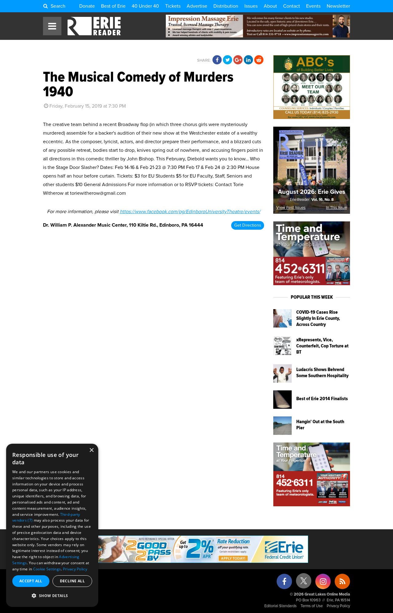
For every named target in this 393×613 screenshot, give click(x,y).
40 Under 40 (145, 6)
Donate (87, 6)
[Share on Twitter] (227, 60)
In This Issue (336, 208)
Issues (251, 6)
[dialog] (52, 525)
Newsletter (338, 6)
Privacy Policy (338, 606)
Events (313, 6)
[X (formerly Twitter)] (303, 583)
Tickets (173, 6)
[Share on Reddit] (258, 60)
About (270, 6)
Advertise (197, 6)
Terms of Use (312, 606)
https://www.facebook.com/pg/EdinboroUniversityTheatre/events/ (190, 211)
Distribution (225, 6)
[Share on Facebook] (217, 60)
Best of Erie (113, 6)
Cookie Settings (47, 569)
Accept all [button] (30, 581)
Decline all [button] (72, 581)
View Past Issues (290, 208)
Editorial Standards (280, 606)
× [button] (91, 450)
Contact (291, 6)
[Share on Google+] (238, 60)
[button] (52, 596)
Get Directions (247, 225)
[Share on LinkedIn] (248, 60)
